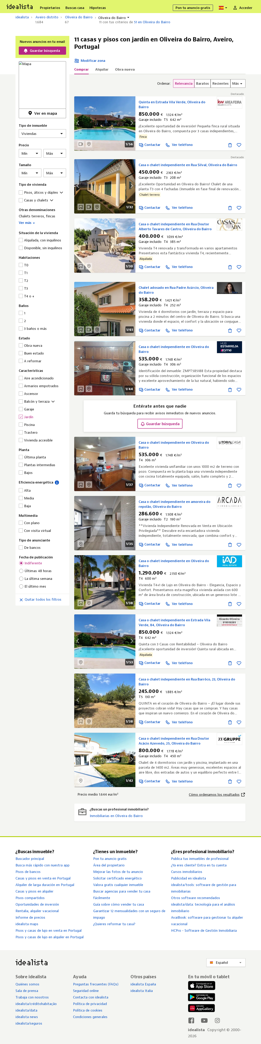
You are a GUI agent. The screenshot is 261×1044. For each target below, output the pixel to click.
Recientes (220, 83)
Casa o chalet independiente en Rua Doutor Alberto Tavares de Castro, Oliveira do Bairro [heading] (175, 226)
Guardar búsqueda (163, 423)
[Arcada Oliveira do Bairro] (229, 502)
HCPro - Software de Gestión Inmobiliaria (204, 930)
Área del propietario (109, 865)
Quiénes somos (27, 984)
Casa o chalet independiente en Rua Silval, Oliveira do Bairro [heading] (188, 165)
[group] (201, 83)
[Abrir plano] (80, 207)
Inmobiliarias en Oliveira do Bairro (116, 816)
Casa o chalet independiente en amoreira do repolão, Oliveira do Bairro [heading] (174, 504)
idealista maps (26, 924)
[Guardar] (239, 144)
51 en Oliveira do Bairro (152, 22)
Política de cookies (87, 1010)
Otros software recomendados (195, 898)
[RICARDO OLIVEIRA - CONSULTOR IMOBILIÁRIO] (229, 620)
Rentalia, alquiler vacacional (37, 911)
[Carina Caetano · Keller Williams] (229, 288)
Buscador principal (29, 858)
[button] (42, 222)
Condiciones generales (90, 1017)
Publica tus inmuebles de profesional (200, 858)
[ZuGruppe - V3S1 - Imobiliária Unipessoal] (229, 739)
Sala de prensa (26, 990)
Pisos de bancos (28, 871)
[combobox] (223, 8)
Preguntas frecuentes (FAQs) (95, 984)
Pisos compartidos (30, 898)
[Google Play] (200, 997)
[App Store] (201, 986)
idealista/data (26, 1010)
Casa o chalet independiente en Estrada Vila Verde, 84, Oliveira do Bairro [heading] (174, 622)
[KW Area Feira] (229, 102)
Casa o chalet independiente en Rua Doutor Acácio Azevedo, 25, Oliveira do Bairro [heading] (174, 741)
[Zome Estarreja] (229, 347)
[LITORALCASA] (229, 443)
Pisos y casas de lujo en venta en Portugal (48, 930)
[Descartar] (230, 144)
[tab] (81, 70)
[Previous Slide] (80, 245)
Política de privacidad (90, 1004)
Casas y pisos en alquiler (34, 891)
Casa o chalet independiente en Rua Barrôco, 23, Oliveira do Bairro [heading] (187, 681)
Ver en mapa (45, 113)
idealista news (26, 1017)
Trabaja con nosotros (32, 997)
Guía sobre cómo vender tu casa (118, 904)
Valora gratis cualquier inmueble (118, 885)
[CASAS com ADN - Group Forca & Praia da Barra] (229, 224)
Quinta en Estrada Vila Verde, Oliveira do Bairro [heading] (172, 104)
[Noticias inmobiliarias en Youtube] (204, 1020)
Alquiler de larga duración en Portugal (44, 885)
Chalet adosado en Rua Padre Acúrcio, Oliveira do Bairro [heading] (176, 290)
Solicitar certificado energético (117, 878)
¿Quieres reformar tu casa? (114, 924)
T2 (26, 280)
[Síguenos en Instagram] (217, 1020)
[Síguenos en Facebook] (191, 1020)
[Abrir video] (80, 144)
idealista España (143, 984)
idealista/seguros (28, 1023)
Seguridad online (86, 990)
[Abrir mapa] (89, 144)
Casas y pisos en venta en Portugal (43, 878)
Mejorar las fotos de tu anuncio (118, 871)
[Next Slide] (129, 245)
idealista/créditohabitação (36, 1004)
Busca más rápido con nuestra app (42, 865)
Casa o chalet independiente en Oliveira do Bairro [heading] (174, 349)
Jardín (28, 417)
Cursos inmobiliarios (186, 871)
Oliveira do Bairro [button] (112, 18)
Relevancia (183, 83)
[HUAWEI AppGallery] (201, 1009)
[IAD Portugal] (229, 561)
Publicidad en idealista (188, 878)
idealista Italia (141, 990)
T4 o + (29, 296)
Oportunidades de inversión (37, 904)
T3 (26, 288)
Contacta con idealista (90, 997)
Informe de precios (30, 917)
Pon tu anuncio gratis (110, 858)
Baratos (202, 83)
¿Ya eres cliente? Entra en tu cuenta (199, 865)
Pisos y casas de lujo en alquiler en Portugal (49, 937)
